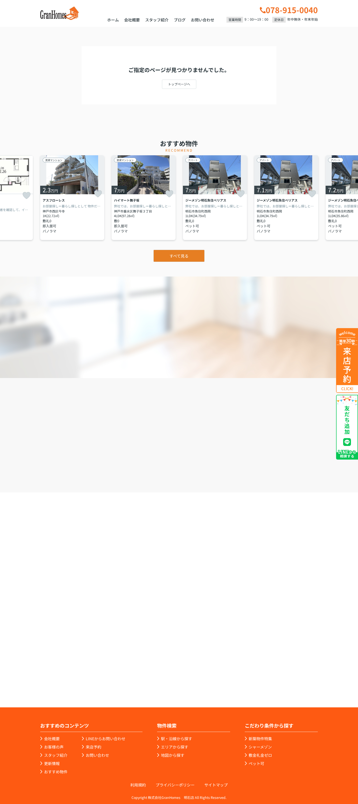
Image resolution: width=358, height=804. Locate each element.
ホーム (113, 20)
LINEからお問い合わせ (105, 738)
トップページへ (179, 84)
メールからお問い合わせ (263, 465)
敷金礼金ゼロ (260, 755)
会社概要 (132, 20)
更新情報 (52, 763)
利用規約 (138, 785)
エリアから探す (174, 747)
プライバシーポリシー (175, 785)
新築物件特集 (260, 738)
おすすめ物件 (55, 772)
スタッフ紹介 (157, 20)
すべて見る (179, 256)
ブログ (180, 20)
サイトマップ (216, 785)
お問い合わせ (202, 20)
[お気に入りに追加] (26, 195)
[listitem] (72, 197)
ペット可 (256, 763)
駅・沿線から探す (176, 738)
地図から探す (172, 755)
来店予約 (192, 465)
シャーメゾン (260, 747)
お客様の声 (54, 747)
